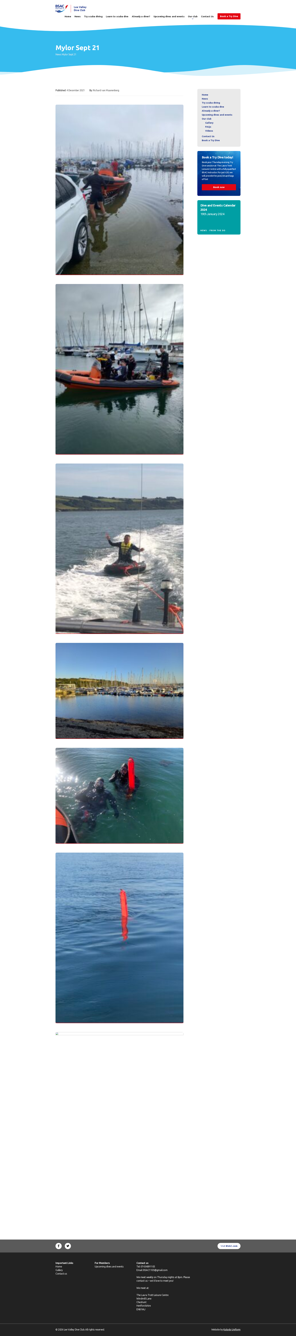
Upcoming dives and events (169, 16)
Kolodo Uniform (231, 1329)
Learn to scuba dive (117, 16)
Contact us (61, 1273)
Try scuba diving (93, 16)
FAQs (208, 126)
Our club (193, 16)
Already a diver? (141, 16)
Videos (209, 130)
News (77, 16)
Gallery (209, 122)
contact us (142, 1280)
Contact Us (207, 16)
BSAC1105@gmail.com (155, 1270)
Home (68, 16)
